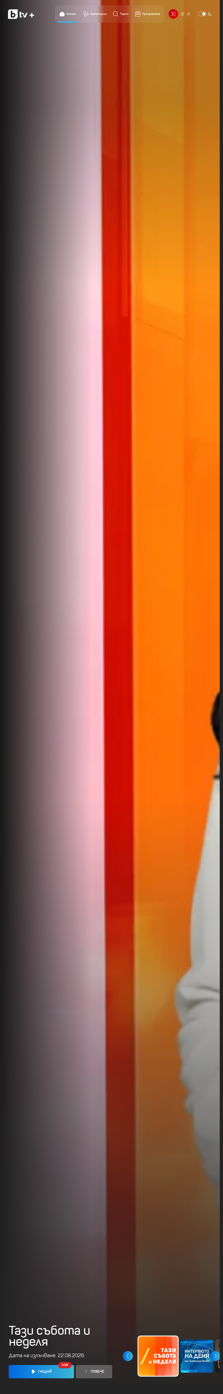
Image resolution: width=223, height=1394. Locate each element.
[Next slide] (215, 1356)
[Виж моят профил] (188, 14)
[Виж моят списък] (182, 14)
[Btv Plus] (21, 14)
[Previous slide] (128, 1356)
